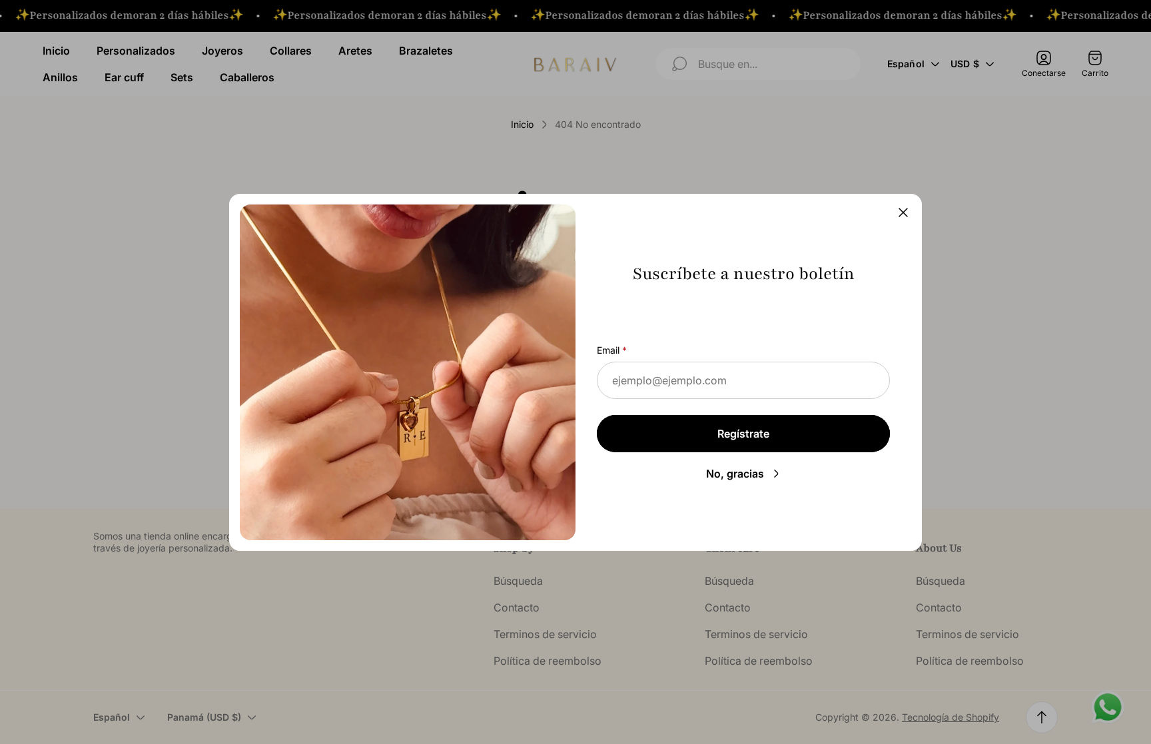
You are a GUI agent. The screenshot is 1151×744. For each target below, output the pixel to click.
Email (608, 350)
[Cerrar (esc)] (903, 212)
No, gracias (735, 473)
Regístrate (743, 433)
